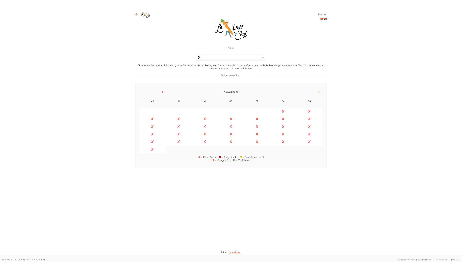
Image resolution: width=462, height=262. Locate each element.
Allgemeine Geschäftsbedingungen (414, 259)
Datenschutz (441, 259)
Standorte (234, 252)
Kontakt (454, 259)
